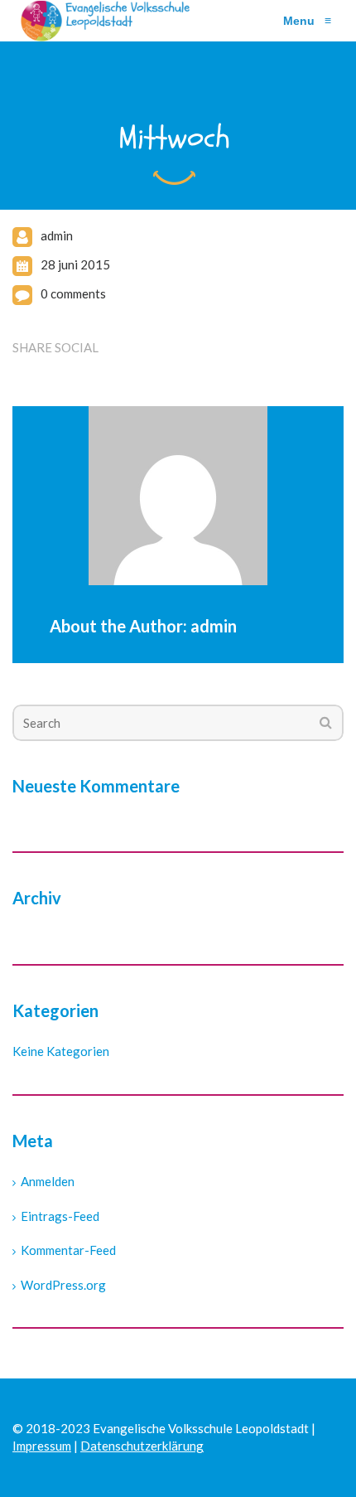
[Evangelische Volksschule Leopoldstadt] (108, 20)
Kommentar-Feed (68, 1250)
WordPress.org (63, 1284)
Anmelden (48, 1181)
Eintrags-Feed (60, 1216)
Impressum (41, 1445)
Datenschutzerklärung (142, 1445)
